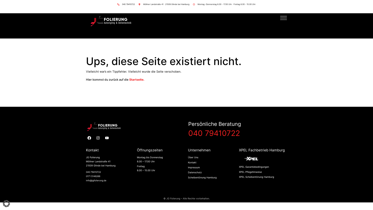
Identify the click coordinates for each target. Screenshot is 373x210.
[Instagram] (98, 138)
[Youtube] (107, 138)
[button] (6, 203)
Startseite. (136, 79)
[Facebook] (89, 138)
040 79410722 (214, 133)
